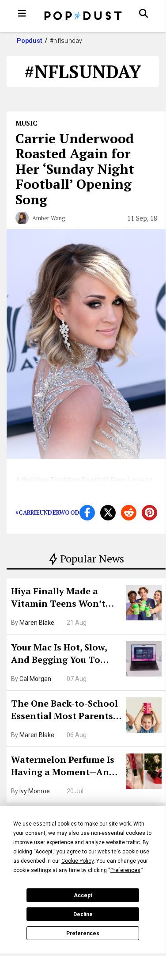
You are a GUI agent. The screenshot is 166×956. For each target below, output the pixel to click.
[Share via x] (108, 512)
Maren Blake (36, 622)
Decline (83, 914)
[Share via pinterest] (149, 512)
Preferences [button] (125, 870)
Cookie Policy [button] (77, 861)
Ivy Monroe (34, 791)
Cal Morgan (35, 678)
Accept (83, 895)
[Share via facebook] (87, 512)
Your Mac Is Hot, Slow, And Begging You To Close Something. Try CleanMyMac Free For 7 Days (62, 654)
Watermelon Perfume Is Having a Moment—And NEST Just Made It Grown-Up (63, 766)
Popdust (30, 40)
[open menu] (22, 13)
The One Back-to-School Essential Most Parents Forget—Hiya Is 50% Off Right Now (64, 710)
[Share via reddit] (128, 512)
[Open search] (143, 13)
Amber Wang (48, 218)
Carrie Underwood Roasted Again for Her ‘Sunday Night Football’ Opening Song (74, 169)
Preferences (82, 933)
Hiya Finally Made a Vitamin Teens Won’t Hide (58, 598)
